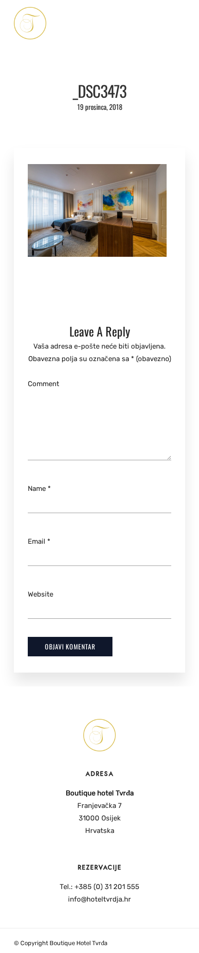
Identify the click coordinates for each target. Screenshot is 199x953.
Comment (43, 384)
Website (40, 594)
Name (37, 488)
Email (36, 541)
